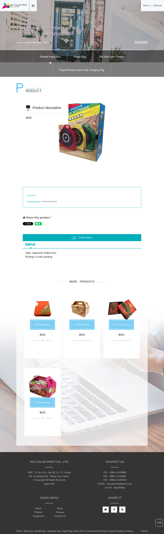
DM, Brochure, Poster (111, 56)
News (60, 508)
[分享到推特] (106, 510)
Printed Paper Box (33, 42)
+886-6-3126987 (117, 476)
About (38, 508)
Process (60, 512)
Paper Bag (80, 56)
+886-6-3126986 (117, 472)
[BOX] (42, 308)
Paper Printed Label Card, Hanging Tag (81, 70)
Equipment (38, 516)
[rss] (122, 510)
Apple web (49, 483)
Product (38, 512)
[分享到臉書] (114, 510)
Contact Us (60, 516)
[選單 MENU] (33, 6)
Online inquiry (85, 237)
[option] (82, 137)
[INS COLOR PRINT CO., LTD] (15, 5)
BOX (42, 334)
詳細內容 (30, 244)
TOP (159, 523)
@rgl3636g (119, 487)
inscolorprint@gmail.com (119, 483)
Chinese (157, 5)
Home (146, 5)
